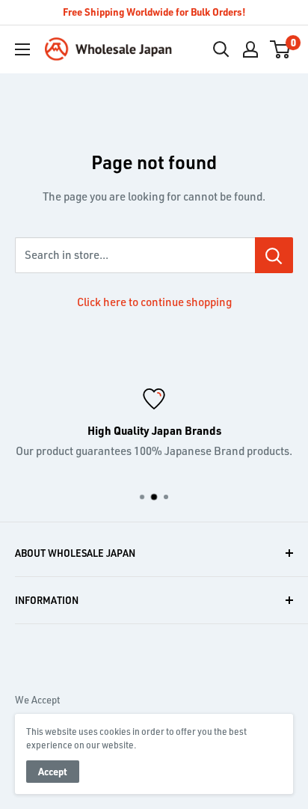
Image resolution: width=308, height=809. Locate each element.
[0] (280, 49)
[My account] (250, 49)
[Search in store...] (274, 255)
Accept (52, 771)
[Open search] (221, 49)
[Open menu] (22, 49)
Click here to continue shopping (154, 302)
